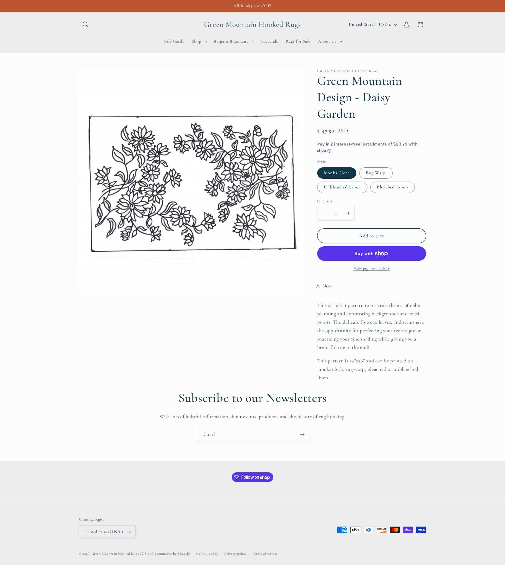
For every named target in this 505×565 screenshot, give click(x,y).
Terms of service (265, 554)
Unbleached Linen (342, 187)
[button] (86, 25)
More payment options (372, 268)
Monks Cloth (337, 173)
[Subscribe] (302, 434)
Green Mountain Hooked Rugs (115, 554)
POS (143, 554)
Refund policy (207, 554)
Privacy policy (235, 554)
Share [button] (327, 286)
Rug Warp (376, 173)
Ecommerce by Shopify (172, 554)
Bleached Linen (392, 187)
